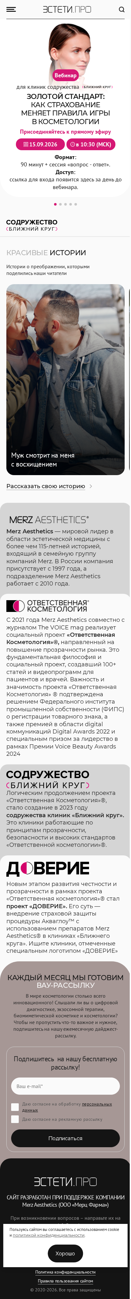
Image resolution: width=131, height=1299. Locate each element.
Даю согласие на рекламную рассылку (62, 1119)
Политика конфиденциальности (65, 1272)
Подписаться (65, 1138)
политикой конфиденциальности (49, 1235)
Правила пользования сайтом (65, 1281)
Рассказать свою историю (45, 486)
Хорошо (65, 1253)
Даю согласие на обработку (67, 1107)
